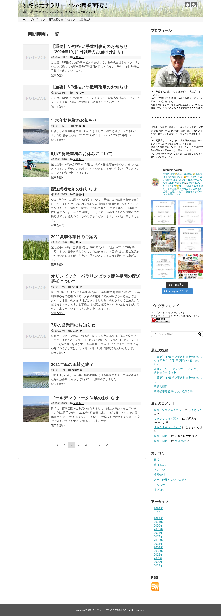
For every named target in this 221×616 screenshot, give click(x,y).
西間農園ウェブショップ (62, 19)
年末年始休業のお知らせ (74, 120)
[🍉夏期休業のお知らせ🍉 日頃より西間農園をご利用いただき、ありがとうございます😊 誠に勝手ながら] (163, 212)
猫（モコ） (161, 464)
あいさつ (159, 469)
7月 (159, 511)
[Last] (107, 444)
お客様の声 (85, 19)
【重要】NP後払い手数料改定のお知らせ (89, 87)
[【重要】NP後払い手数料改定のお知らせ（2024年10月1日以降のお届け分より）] (36, 57)
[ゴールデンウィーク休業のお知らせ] (36, 409)
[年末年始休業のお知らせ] (36, 131)
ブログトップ (38, 19)
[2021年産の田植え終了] (36, 375)
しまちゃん (195, 410)
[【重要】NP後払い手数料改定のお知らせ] (36, 98)
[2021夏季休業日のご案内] (36, 247)
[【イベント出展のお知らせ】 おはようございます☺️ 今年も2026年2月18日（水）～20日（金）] (163, 239)
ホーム (23, 19)
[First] (57, 444)
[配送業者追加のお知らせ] (36, 200)
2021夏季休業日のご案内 (74, 236)
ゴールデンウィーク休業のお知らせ (85, 397)
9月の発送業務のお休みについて (82, 153)
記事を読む (58, 75)
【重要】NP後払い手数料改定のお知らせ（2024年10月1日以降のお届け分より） (178, 360)
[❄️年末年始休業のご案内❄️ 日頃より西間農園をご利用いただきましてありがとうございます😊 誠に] (163, 266)
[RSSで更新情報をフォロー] (194, 4)
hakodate (180, 441)
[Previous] (64, 444)
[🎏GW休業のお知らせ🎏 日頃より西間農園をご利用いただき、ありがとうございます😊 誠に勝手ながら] (190, 212)
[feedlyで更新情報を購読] (187, 4)
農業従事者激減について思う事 (173, 391)
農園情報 (78, 194)
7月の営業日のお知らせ (73, 325)
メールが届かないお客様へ (170, 479)
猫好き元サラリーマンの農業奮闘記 (65, 5)
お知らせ (78, 57)
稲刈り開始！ (162, 435)
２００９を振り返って (167, 418)
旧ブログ (159, 489)
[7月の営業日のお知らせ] (36, 336)
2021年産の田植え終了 (72, 364)
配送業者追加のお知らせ (74, 189)
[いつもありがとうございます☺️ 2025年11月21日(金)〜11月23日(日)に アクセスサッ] (190, 266)
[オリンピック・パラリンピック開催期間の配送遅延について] (36, 287)
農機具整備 (161, 386)
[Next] (100, 444)
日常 (156, 459)
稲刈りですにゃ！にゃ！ (169, 410)
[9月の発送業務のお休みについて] (36, 164)
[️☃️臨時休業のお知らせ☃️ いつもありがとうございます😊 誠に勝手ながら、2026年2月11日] (190, 239)
